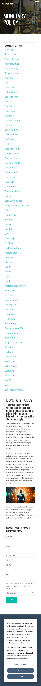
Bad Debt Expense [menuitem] (11, 92)
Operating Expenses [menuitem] (11, 300)
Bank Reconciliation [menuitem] (11, 97)
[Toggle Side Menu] (37, 3)
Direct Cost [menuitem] (9, 196)
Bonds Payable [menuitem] (10, 111)
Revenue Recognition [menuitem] (12, 333)
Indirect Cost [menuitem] (9, 257)
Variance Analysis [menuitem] (11, 366)
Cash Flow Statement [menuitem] (12, 130)
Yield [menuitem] (6, 385)
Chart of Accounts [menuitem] (11, 135)
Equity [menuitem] (7, 210)
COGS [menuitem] (7, 144)
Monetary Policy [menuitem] (10, 290)
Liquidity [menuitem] (7, 281)
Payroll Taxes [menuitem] (9, 309)
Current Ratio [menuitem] (9, 182)
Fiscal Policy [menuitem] (9, 220)
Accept (20, 670)
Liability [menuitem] (7, 276)
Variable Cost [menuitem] (9, 361)
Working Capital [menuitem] (10, 375)
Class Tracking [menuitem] (10, 139)
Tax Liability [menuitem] (9, 347)
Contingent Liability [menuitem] (11, 153)
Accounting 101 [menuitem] (10, 50)
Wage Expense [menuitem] (10, 371)
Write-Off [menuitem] (8, 380)
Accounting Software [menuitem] (12, 64)
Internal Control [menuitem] (10, 262)
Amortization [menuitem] (9, 78)
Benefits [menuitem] (8, 101)
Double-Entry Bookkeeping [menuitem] (13, 201)
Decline (20, 676)
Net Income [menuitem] (9, 295)
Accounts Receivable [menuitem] (12, 59)
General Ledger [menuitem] (10, 238)
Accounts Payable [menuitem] (11, 54)
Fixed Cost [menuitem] (8, 229)
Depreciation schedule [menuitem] (12, 191)
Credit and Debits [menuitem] (10, 177)
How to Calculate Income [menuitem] (13, 248)
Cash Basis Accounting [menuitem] (12, 120)
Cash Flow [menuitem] (8, 125)
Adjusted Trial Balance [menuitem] (12, 73)
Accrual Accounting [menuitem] (11, 68)
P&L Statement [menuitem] (10, 319)
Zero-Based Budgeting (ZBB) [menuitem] (14, 390)
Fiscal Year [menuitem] (8, 224)
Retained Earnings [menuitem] (11, 324)
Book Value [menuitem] (8, 106)
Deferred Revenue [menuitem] (11, 187)
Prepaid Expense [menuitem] (10, 314)
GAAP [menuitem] (7, 234)
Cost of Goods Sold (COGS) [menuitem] (13, 163)
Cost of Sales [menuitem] (9, 168)
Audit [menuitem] (7, 83)
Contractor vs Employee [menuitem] (13, 158)
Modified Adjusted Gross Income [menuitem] (15, 286)
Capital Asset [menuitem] (9, 116)
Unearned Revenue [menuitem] (11, 357)
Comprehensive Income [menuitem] (12, 149)
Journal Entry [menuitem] (9, 272)
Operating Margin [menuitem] (11, 305)
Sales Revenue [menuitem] (10, 338)
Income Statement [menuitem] (11, 253)
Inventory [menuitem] (8, 267)
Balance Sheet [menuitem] (10, 87)
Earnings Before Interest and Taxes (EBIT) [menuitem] (18, 205)
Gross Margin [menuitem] (9, 243)
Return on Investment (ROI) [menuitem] (14, 328)
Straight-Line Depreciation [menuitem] (13, 342)
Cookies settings (20, 664)
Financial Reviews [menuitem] (11, 215)
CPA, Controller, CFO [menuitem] (11, 172)
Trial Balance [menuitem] (9, 352)
